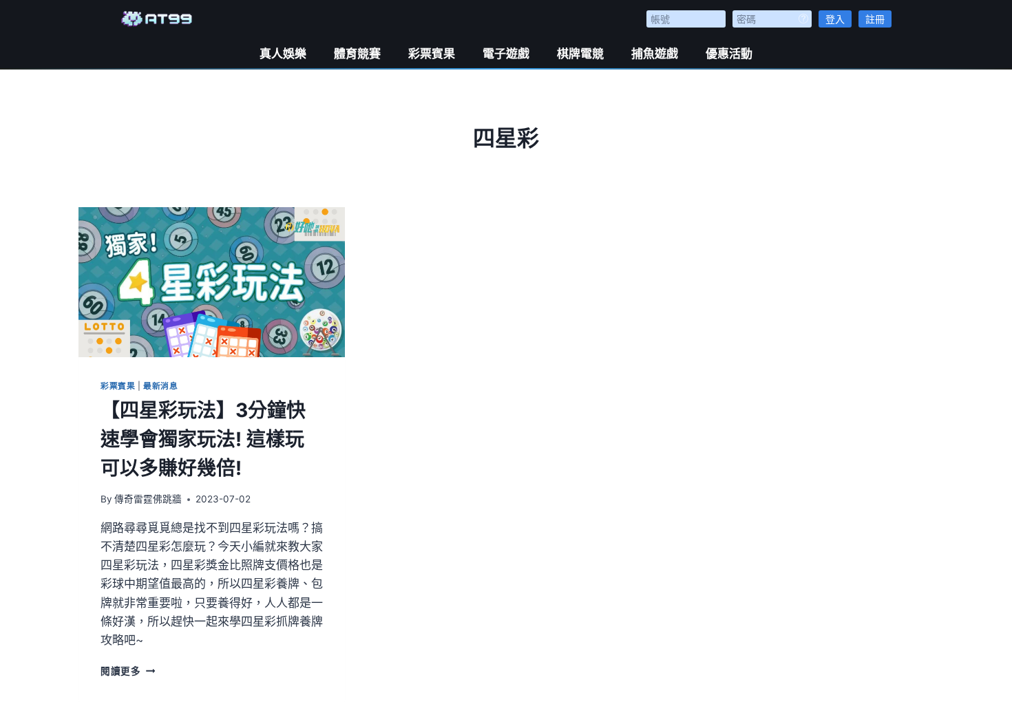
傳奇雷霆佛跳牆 (148, 498)
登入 (835, 19)
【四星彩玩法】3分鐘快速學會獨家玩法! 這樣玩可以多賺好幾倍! (203, 439)
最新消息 (160, 386)
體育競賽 (357, 54)
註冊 (875, 19)
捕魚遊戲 (654, 54)
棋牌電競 (580, 54)
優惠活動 (729, 54)
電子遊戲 (506, 54)
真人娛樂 (283, 54)
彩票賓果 (431, 54)
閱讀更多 (128, 671)
